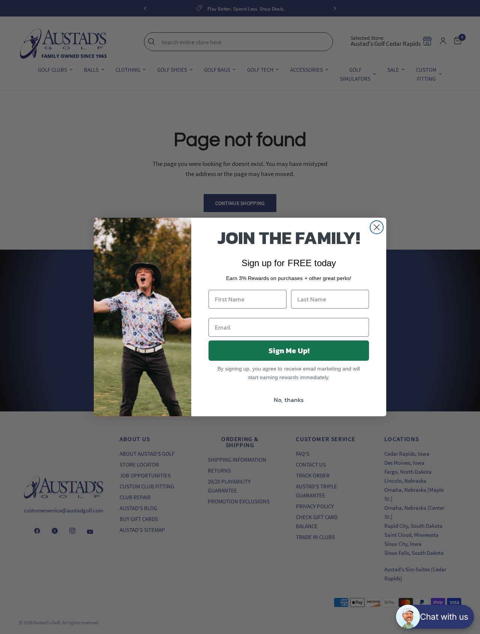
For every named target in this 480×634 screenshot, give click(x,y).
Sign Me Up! (288, 350)
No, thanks (289, 399)
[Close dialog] (376, 227)
